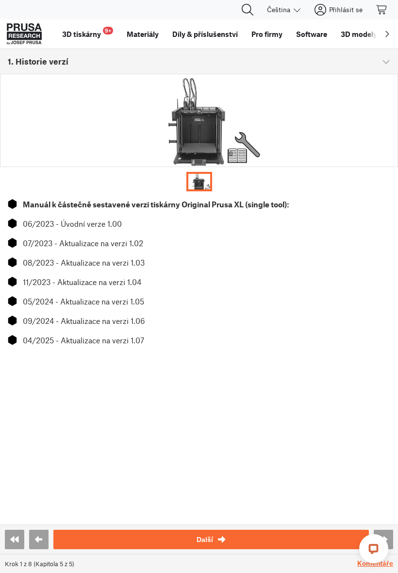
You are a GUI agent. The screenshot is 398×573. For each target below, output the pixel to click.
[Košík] (382, 9)
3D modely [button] (359, 34)
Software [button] (311, 34)
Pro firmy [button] (266, 34)
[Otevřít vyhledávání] (247, 9)
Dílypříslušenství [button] (205, 34)
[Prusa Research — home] (24, 34)
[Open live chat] (373, 548)
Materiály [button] (143, 34)
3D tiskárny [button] (86, 32)
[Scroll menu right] (387, 34)
